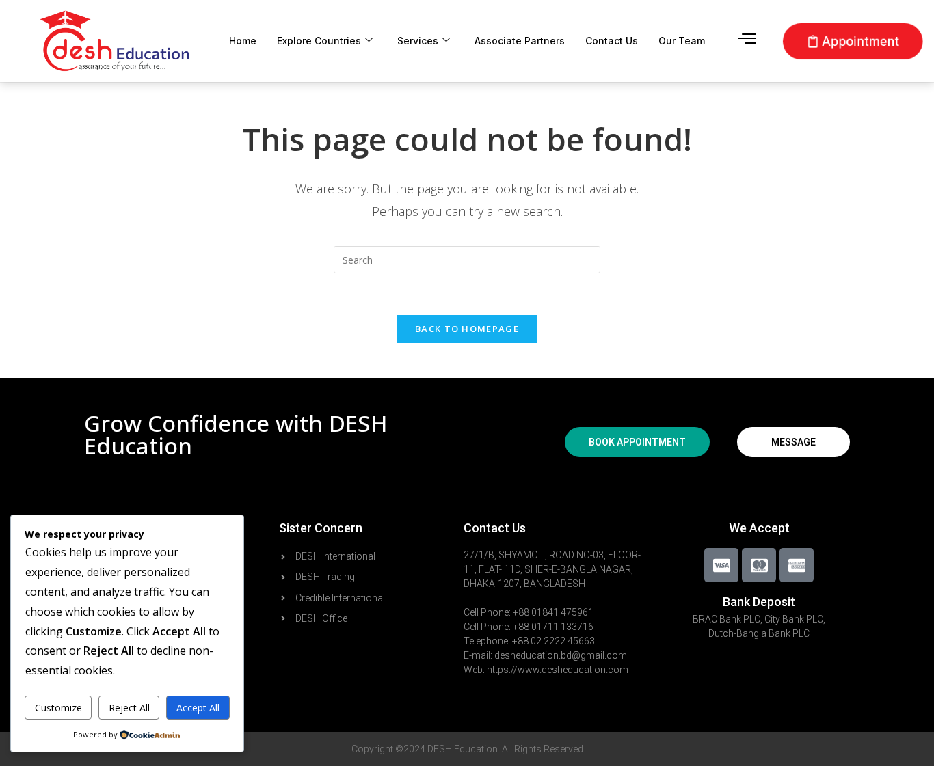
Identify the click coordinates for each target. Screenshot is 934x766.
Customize (58, 707)
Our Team (681, 40)
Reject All (129, 707)
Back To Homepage (467, 329)
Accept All (197, 707)
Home (242, 40)
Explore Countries (319, 40)
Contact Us (611, 40)
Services (417, 40)
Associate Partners (520, 40)
